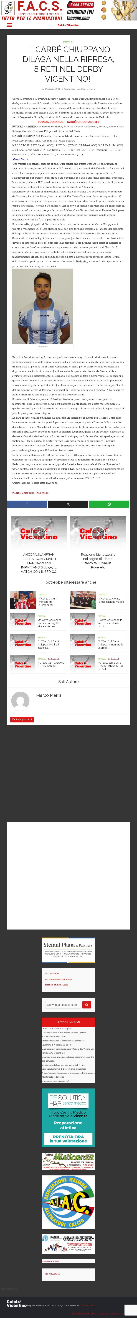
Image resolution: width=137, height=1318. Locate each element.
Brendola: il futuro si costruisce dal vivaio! (63, 1065)
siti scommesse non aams (58, 979)
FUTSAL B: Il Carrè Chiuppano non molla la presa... (110, 644)
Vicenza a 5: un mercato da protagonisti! (47, 601)
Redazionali (53, 659)
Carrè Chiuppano (24, 493)
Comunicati (103, 1313)
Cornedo (43, 493)
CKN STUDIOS (87, 1305)
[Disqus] (68, 773)
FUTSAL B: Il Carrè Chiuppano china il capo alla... (48, 644)
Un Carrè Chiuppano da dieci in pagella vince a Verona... (50, 623)
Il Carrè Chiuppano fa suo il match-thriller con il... (110, 623)
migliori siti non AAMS (56, 985)
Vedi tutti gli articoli (22, 719)
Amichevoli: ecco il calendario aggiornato (63, 1040)
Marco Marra (88, 89)
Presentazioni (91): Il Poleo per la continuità (64, 1069)
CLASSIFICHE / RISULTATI (83, 1313)
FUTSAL (68, 42)
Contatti (115, 1313)
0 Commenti (68, 89)
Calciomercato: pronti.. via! (55, 1081)
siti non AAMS (52, 1274)
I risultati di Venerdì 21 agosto (57, 1045)
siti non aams (52, 973)
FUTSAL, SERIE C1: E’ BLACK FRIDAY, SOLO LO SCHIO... (110, 666)
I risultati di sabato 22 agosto (57, 1028)
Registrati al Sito (50, 1261)
